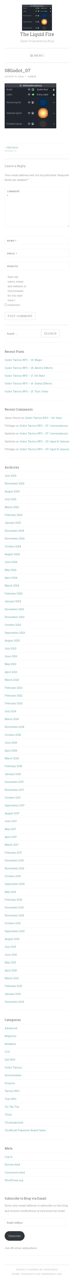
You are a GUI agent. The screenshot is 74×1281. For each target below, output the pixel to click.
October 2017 (13, 797)
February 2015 (13, 986)
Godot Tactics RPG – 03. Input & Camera (44, 441)
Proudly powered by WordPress (37, 1269)
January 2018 (13, 774)
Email (12, 253)
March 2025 (12, 507)
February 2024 (13, 593)
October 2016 (13, 876)
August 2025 (12, 491)
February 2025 (13, 515)
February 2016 (13, 899)
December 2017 (14, 781)
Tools (8, 1114)
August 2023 (12, 640)
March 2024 (12, 585)
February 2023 (13, 687)
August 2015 (12, 939)
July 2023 (10, 648)
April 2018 (11, 750)
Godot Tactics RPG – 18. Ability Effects (29, 368)
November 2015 (14, 915)
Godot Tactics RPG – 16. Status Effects (28, 383)
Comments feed (15, 1172)
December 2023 (14, 609)
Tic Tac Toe (12, 1106)
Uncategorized (14, 1122)
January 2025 (13, 522)
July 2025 (10, 499)
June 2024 (11, 562)
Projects (10, 1083)
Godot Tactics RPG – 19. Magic (23, 360)
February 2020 (14, 703)
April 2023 (11, 672)
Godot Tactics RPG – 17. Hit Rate (25, 375)
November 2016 (14, 868)
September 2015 (15, 931)
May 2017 (10, 829)
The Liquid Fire (37, 34)
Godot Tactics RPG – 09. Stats (43, 418)
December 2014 (14, 1001)
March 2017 (12, 844)
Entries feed (12, 1164)
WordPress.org (14, 1180)
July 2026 (11, 475)
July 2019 (10, 711)
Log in (9, 1156)
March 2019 (12, 719)
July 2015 (10, 946)
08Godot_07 (11, 149)
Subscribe (14, 1236)
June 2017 (11, 821)
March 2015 (12, 978)
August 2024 (12, 554)
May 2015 (10, 962)
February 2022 (13, 695)
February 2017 (13, 852)
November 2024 (14, 538)
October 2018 (13, 734)
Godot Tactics (13, 1067)
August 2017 (12, 813)
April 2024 (11, 577)
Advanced (11, 1028)
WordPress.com (51, 1274)
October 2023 (13, 624)
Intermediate (13, 1075)
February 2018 (13, 766)
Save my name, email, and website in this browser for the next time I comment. (17, 291)
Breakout (10, 1044)
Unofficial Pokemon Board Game (25, 1130)
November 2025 (14, 483)
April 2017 (11, 836)
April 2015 (11, 970)
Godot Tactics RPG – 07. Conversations (43, 425)
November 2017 (14, 789)
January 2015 (13, 994)
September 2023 (15, 632)
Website (12, 266)
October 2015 (13, 923)
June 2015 (11, 954)
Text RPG (10, 1099)
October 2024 (13, 546)
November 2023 (14, 617)
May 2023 (10, 664)
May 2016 (10, 891)
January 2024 (13, 601)
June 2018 (11, 742)
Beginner (10, 1036)
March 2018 (12, 758)
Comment (13, 193)
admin (32, 76)
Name (11, 240)
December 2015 (14, 907)
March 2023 (12, 679)
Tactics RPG (12, 1091)
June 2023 (11, 656)
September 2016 (15, 884)
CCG (7, 1051)
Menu (39, 55)
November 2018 (14, 726)
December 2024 (14, 530)
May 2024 (10, 570)
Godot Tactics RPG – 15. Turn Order (26, 391)
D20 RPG (10, 1059)
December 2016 (14, 860)
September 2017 (15, 805)
